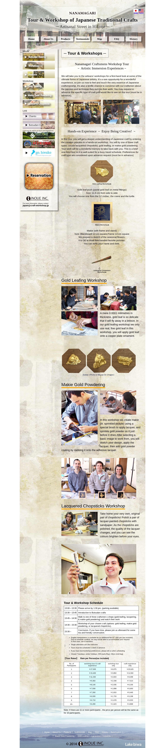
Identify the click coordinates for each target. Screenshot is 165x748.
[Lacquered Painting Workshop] (102, 272)
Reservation (116, 732)
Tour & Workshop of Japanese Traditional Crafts (82, 20)
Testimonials (82, 39)
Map (99, 39)
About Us (48, 39)
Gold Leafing (83, 736)
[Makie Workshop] (102, 225)
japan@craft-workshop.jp (36, 205)
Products (65, 39)
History (134, 39)
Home (31, 39)
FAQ (116, 39)
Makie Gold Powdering (65, 736)
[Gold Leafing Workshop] (102, 184)
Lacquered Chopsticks (101, 736)
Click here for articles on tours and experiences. (38, 131)
